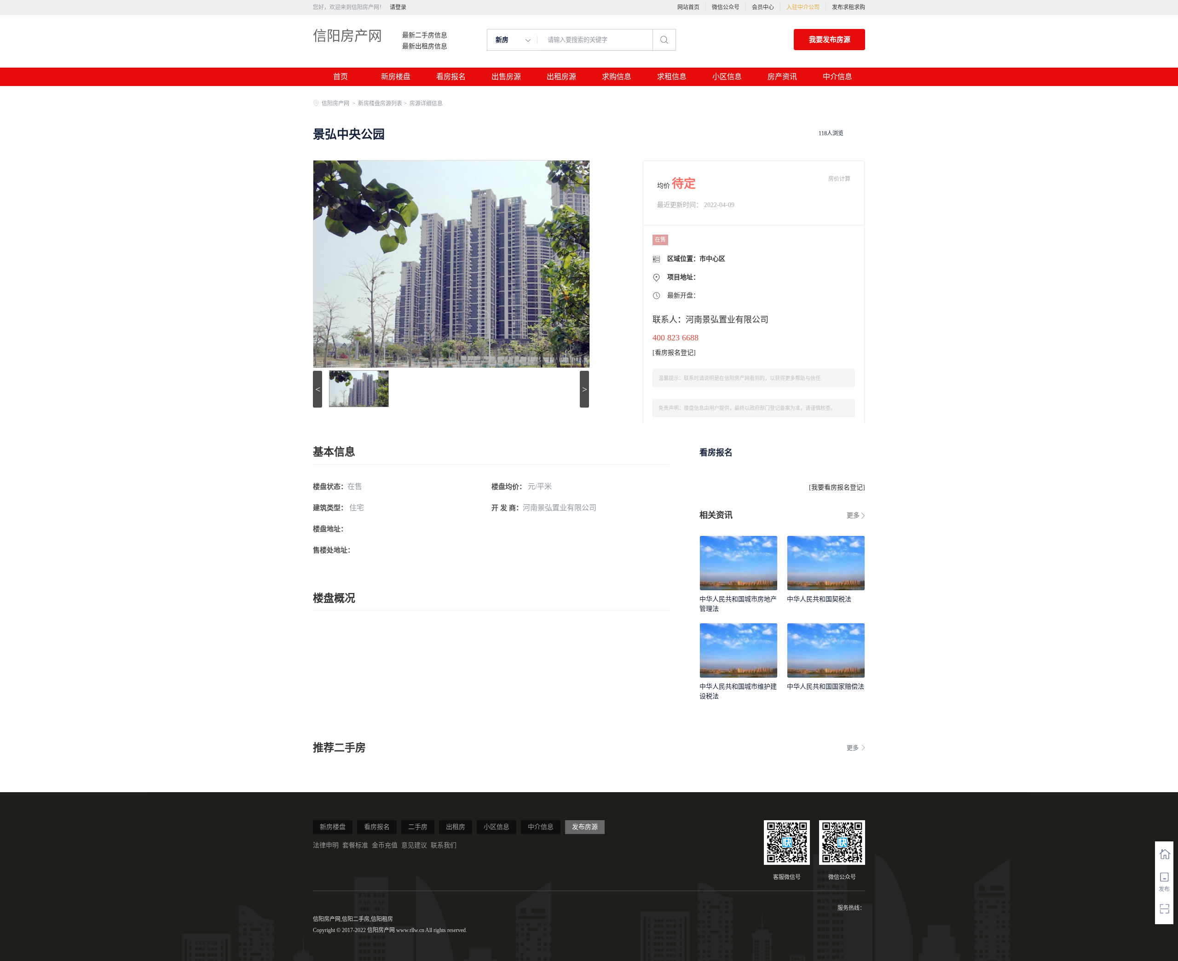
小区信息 (727, 77)
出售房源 (506, 77)
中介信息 (837, 77)
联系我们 (443, 845)
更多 (853, 515)
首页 (340, 77)
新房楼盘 (395, 77)
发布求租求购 (848, 7)
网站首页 (688, 7)
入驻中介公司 (803, 7)
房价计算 (839, 179)
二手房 (417, 826)
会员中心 (763, 7)
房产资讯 (782, 77)
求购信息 (616, 77)
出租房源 (561, 77)
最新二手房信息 (424, 35)
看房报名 (451, 77)
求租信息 (672, 77)
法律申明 (326, 845)
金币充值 (385, 845)
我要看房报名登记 (837, 487)
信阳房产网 (347, 35)
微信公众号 (725, 7)
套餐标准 (355, 845)
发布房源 (585, 826)
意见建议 (414, 845)
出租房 (455, 826)
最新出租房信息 (424, 46)
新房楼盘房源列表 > (383, 103)
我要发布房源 (829, 39)
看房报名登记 (674, 352)
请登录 (398, 7)
